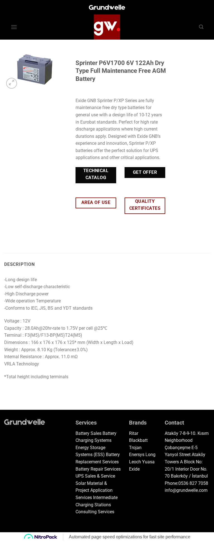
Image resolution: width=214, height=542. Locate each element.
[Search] (201, 26)
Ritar (133, 433)
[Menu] (14, 27)
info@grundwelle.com (186, 490)
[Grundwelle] (107, 27)
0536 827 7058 (193, 483)
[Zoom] (11, 83)
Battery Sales (88, 433)
